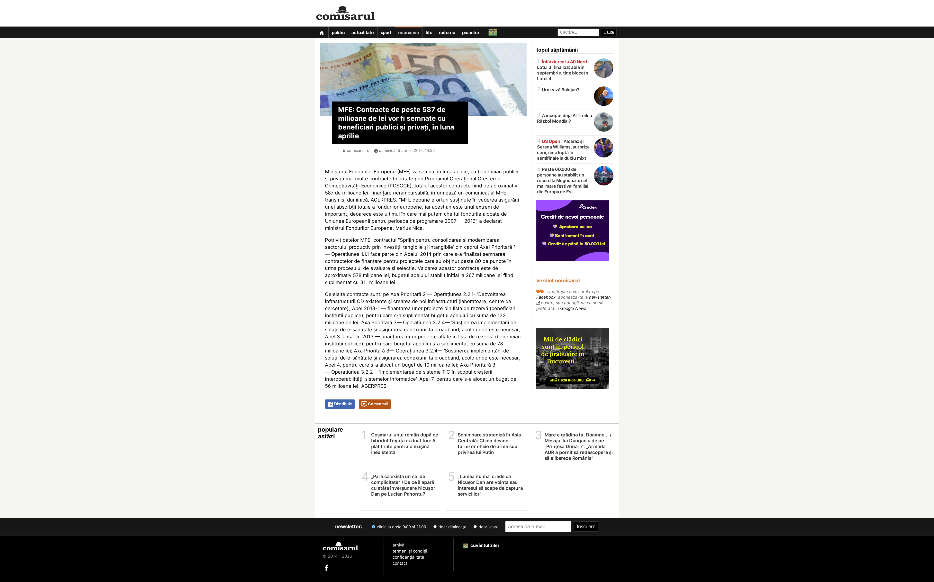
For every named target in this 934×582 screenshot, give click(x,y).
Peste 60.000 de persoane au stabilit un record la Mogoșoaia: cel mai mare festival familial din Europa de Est (562, 180)
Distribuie (342, 404)
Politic (338, 32)
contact (400, 563)
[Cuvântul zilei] (488, 31)
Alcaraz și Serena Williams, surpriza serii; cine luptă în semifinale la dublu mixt (563, 149)
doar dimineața (451, 526)
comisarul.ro (358, 150)
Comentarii (377, 404)
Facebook (546, 297)
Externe (447, 32)
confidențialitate (408, 557)
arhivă (398, 545)
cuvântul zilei (484, 545)
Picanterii (472, 32)
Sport (386, 32)
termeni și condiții (410, 551)
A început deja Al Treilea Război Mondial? (564, 118)
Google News (573, 308)
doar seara (487, 526)
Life (429, 32)
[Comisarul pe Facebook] (326, 567)
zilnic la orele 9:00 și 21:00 (401, 526)
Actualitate (362, 32)
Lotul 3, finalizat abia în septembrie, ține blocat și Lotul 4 (563, 69)
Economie (408, 32)
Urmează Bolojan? (558, 89)
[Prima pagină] (321, 32)
